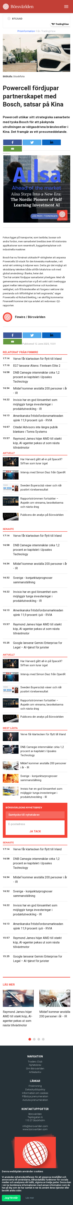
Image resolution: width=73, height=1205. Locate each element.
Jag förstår (11, 1197)
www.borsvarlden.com (35, 1129)
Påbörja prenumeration (35, 1096)
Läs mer (30, 1198)
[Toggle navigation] (66, 7)
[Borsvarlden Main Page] (18, 6)
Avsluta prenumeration (35, 1100)
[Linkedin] (51, 142)
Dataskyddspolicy (35, 1089)
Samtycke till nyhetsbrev (23, 814)
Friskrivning (35, 1086)
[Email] (12, 149)
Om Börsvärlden (35, 1068)
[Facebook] (12, 142)
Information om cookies (35, 1093)
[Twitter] (32, 142)
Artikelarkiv (35, 1072)
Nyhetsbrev (35, 1065)
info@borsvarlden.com (35, 1126)
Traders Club (35, 1061)
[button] (30, 1039)
